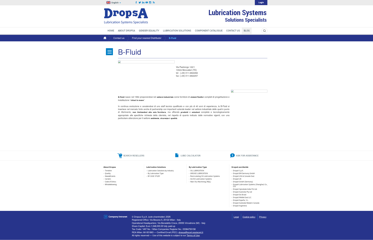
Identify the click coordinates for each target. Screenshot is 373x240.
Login (261, 2)
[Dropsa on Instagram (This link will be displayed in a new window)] (150, 2)
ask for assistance (247, 155)
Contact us (118, 38)
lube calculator (190, 155)
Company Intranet (118, 216)
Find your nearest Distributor (146, 38)
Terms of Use (193, 235)
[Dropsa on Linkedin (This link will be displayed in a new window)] (143, 2)
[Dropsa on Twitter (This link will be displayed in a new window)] (140, 2)
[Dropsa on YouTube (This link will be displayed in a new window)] (147, 2)
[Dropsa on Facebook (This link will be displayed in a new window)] (136, 2)
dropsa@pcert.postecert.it (190, 232)
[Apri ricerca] (264, 31)
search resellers (133, 155)
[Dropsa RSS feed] (154, 2)
